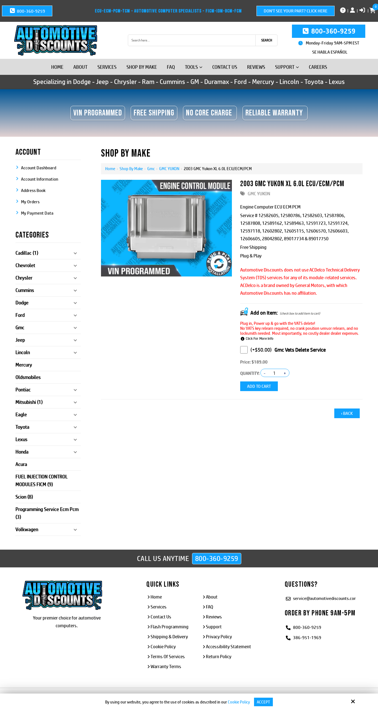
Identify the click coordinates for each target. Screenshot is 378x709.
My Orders (30, 201)
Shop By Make (131, 168)
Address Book (33, 190)
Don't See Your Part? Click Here (295, 11)
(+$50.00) (261, 350)
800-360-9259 (30, 11)
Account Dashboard (38, 167)
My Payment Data (37, 213)
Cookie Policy (239, 702)
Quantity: (250, 373)
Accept (263, 702)
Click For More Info (259, 338)
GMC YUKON (169, 168)
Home (110, 168)
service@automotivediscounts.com (325, 598)
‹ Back (347, 413)
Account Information (39, 179)
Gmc (151, 168)
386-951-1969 (307, 637)
